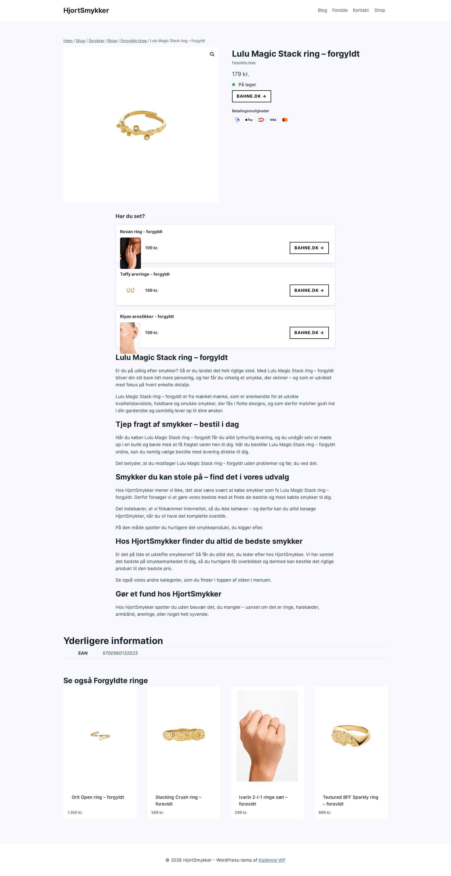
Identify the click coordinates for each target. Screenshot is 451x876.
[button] (212, 54)
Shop (379, 10)
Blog (322, 10)
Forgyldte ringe (244, 62)
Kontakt (361, 10)
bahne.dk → (251, 96)
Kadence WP (272, 860)
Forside (340, 10)
